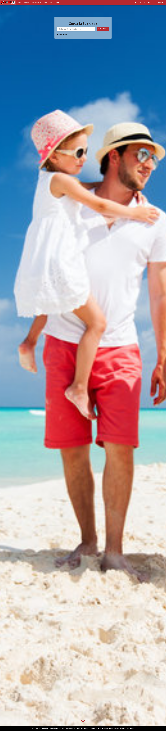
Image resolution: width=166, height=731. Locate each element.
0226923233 (161, 2)
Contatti (57, 2)
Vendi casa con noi (36, 2)
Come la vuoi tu (48, 2)
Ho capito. (132, 728)
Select (19, 2)
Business (26, 2)
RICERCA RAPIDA (102, 29)
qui (77, 728)
